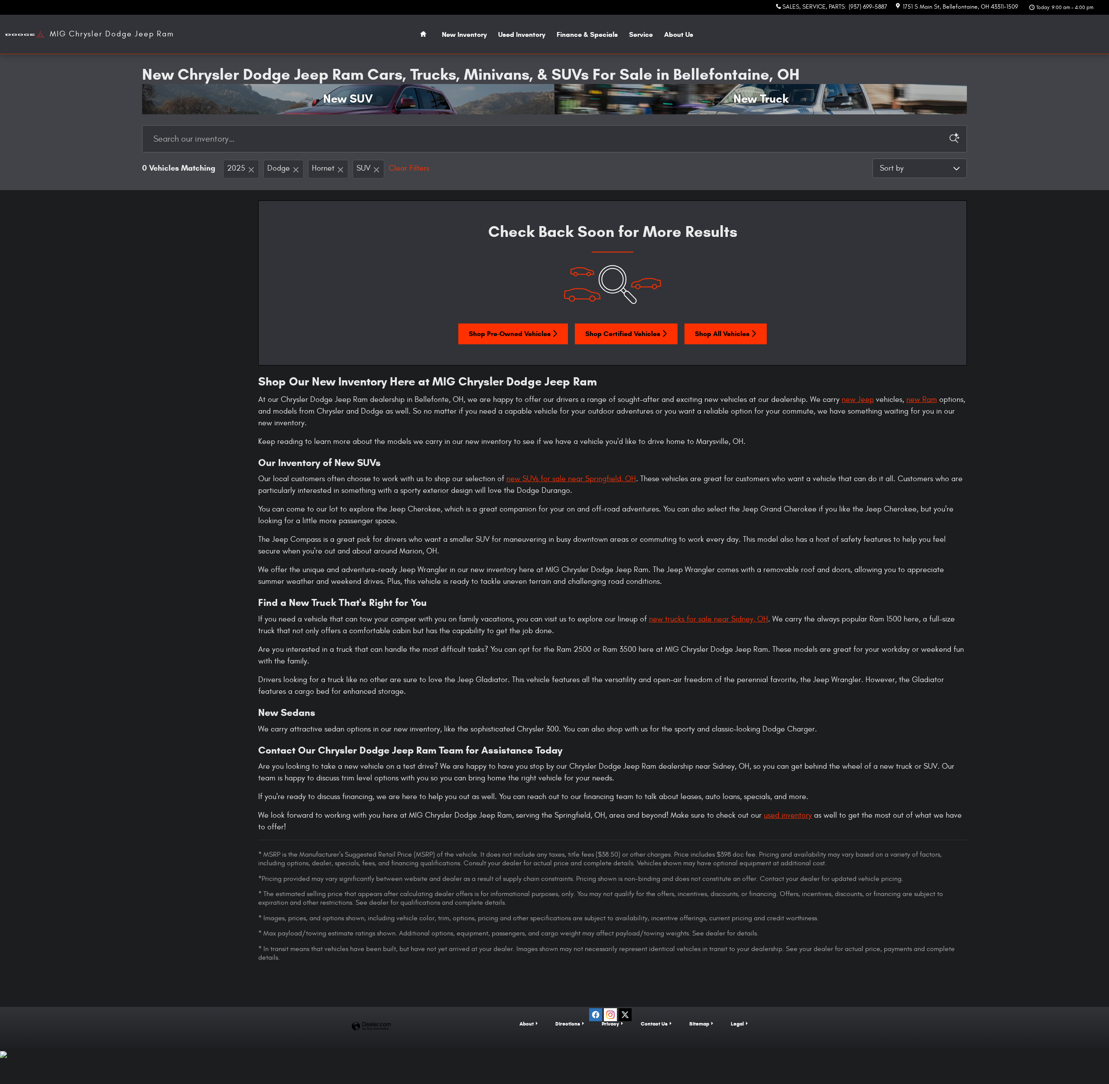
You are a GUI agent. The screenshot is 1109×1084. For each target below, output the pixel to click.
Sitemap (699, 1023)
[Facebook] (595, 1014)
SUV (363, 168)
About (678, 34)
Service (641, 34)
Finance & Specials (587, 34)
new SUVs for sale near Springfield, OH (571, 478)
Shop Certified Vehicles (622, 334)
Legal (737, 1023)
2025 (236, 168)
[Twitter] (625, 1014)
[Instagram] (610, 1014)
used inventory (788, 815)
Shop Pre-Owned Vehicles (510, 334)
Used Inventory (521, 34)
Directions (567, 1023)
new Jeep (858, 399)
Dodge (278, 168)
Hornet (323, 168)
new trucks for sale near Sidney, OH (708, 619)
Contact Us (654, 1023)
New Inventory (464, 34)
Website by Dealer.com (371, 1026)
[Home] (24, 34)
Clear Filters (409, 168)
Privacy (610, 1023)
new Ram (921, 399)
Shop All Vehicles (722, 334)
